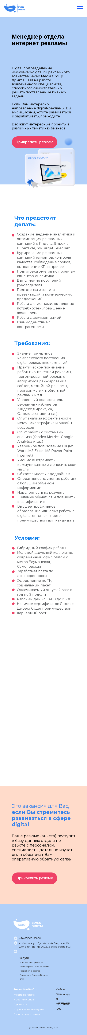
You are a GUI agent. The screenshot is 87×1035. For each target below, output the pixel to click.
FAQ (58, 1008)
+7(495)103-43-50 (30, 938)
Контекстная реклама (31, 962)
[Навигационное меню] (80, 8)
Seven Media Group (27, 989)
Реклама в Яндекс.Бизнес (33, 975)
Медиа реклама (24, 994)
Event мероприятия (27, 1014)
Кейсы (60, 989)
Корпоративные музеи (29, 1009)
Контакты (62, 1003)
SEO (21, 979)
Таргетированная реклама (34, 966)
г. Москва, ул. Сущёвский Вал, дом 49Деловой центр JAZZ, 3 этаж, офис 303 (45, 945)
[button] (34, 142)
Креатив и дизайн (25, 999)
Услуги (24, 958)
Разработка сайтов (30, 970)
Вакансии (63, 994)
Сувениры (20, 1004)
